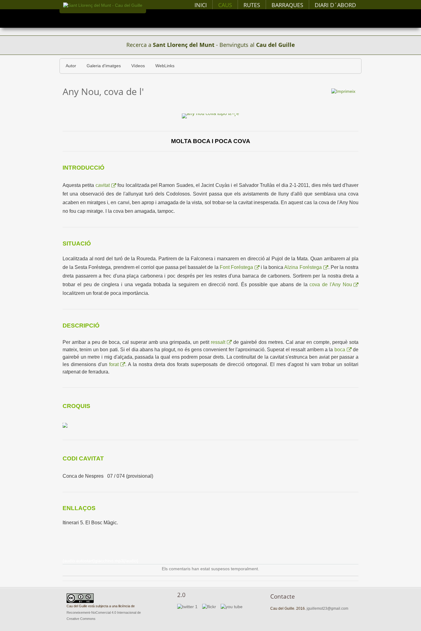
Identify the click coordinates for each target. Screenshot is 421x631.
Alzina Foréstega (302, 267)
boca (339, 349)
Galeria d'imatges (104, 66)
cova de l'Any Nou (330, 284)
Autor (71, 66)
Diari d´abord (335, 5)
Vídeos (138, 66)
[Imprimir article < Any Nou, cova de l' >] (343, 91)
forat (114, 364)
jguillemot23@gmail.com (327, 608)
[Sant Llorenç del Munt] (102, 5)
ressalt (218, 342)
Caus (225, 5)
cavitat (103, 185)
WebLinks (164, 66)
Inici (200, 5)
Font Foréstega (236, 267)
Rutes (251, 5)
